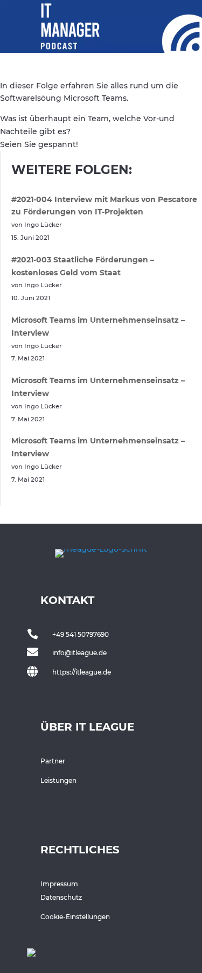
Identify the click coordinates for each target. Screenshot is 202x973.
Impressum (59, 884)
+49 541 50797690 (80, 634)
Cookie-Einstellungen (75, 917)
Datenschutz (61, 897)
